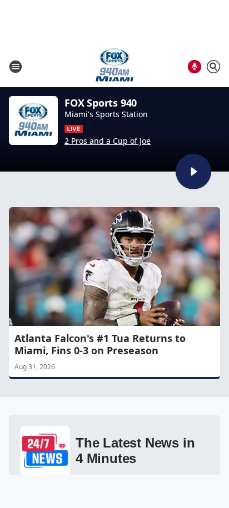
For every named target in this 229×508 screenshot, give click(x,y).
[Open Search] (213, 66)
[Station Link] (114, 66)
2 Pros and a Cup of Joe (107, 141)
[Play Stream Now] (193, 171)
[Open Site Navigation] (15, 66)
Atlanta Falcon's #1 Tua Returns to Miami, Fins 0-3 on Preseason (100, 344)
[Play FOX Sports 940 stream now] (33, 120)
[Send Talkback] (194, 66)
